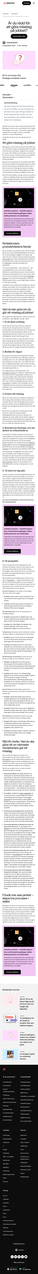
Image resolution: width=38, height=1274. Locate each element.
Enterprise (5, 1105)
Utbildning (5, 1167)
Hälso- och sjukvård (8, 1156)
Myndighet (6, 1163)
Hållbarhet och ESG (8, 1234)
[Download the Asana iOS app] (12, 1269)
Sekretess (5, 1227)
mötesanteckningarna (26, 444)
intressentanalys (7, 462)
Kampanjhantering (25, 1082)
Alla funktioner (7, 1085)
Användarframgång (25, 1166)
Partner (22, 1173)
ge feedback (17, 854)
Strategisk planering (25, 1110)
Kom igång (26, 3)
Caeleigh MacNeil (11, 42)
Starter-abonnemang (8, 1098)
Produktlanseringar (25, 1103)
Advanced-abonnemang (9, 1102)
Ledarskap (6, 1199)
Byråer (5, 1178)
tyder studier (6, 259)
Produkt (5, 1149)
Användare (6, 1202)
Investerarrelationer (8, 1220)
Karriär (5, 1206)
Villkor (15, 1262)
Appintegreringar (7, 1109)
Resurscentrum (24, 1153)
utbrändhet (7, 263)
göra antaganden (26, 793)
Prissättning (6, 1095)
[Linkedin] (15, 1256)
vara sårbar (5, 383)
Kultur (4, 1213)
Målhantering (24, 1092)
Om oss (5, 1195)
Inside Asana (6, 1210)
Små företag (6, 1135)
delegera (6, 828)
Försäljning (6, 1153)
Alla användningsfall (25, 1121)
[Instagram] (19, 1256)
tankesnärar (11, 580)
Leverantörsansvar (8, 1231)
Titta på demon (7, 97)
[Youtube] (25, 1256)
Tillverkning (6, 1170)
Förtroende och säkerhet (9, 1224)
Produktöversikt (7, 1082)
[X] (12, 1256)
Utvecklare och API (25, 1169)
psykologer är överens (9, 373)
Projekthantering (7, 1116)
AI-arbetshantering (8, 1112)
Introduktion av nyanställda (27, 1096)
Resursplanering (24, 1107)
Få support (23, 1139)
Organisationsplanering (26, 1099)
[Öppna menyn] (34, 3)
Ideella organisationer (9, 1174)
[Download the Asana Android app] (25, 1269)
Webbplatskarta (24, 1176)
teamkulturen (6, 759)
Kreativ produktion (25, 1089)
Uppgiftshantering (25, 1117)
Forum (22, 1149)
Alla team (5, 1181)
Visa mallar (6, 94)
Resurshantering (7, 1120)
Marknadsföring (7, 1139)
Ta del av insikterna (12, 233)
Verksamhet (6, 1142)
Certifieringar (24, 1146)
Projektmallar (23, 1162)
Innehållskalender (25, 1085)
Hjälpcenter (23, 1135)
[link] (5, 13)
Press (4, 1217)
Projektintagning (24, 1114)
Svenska (21, 1250)
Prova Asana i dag (19, 36)
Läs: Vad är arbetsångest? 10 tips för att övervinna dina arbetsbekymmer (18, 501)
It (3, 1146)
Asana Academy (24, 1142)
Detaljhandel (6, 1160)
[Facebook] (22, 1256)
